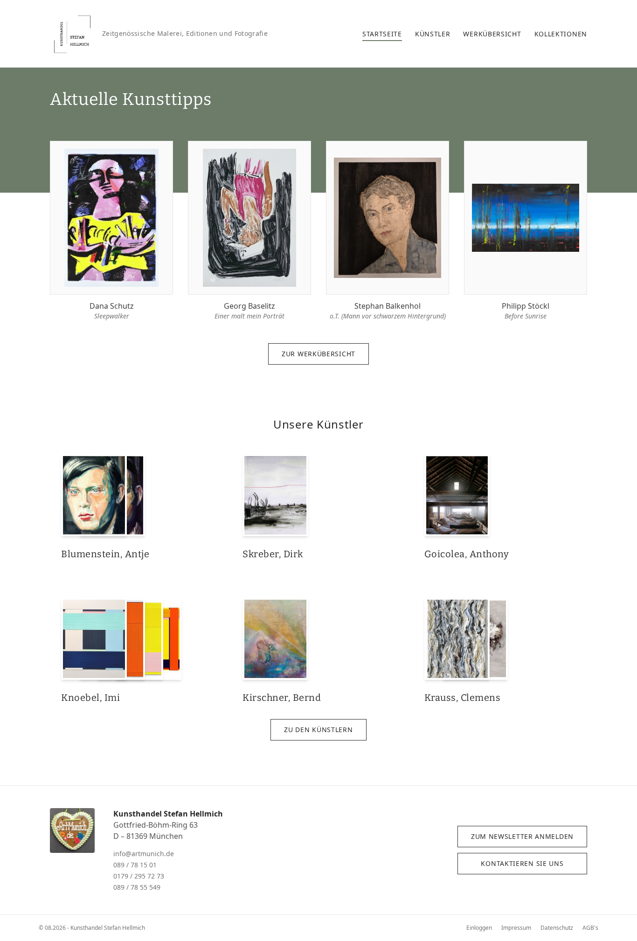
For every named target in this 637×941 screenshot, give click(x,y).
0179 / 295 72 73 (138, 876)
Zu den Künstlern (318, 729)
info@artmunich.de (143, 853)
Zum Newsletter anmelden (522, 836)
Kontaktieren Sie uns (522, 863)
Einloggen (479, 928)
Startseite (382, 33)
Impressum (516, 928)
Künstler (432, 33)
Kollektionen (560, 33)
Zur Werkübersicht (318, 353)
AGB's (590, 928)
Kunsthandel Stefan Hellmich (168, 814)
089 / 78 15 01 (135, 864)
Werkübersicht (492, 33)
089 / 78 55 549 (136, 887)
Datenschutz (556, 928)
